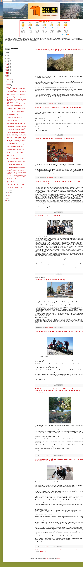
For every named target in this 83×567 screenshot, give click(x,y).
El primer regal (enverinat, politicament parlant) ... (15, 129)
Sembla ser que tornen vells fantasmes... (14, 185)
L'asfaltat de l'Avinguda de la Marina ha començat (50, 279)
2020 (7, 63)
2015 (7, 70)
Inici (60, 549)
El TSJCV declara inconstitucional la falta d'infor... (15, 163)
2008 (7, 201)
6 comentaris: (51, 177)
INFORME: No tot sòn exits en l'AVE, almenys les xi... (16, 94)
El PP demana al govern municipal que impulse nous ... (17, 90)
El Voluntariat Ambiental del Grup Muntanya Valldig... (16, 99)
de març (8, 193)
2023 (7, 58)
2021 (7, 61)
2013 (7, 73)
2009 (7, 200)
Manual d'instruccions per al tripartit (13, 141)
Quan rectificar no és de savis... (12, 102)
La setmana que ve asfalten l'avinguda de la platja (16, 106)
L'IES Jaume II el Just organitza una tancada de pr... (16, 132)
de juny (8, 87)
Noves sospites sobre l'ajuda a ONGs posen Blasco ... (16, 175)
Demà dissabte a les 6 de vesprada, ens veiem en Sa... (16, 137)
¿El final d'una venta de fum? (12, 143)
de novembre (9, 79)
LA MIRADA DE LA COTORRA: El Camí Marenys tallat (16, 109)
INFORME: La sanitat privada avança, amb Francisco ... (17, 100)
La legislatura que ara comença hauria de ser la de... (16, 138)
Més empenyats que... (11, 169)
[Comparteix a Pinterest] (62, 103)
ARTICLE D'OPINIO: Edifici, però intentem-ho (15, 146)
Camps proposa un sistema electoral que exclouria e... (16, 135)
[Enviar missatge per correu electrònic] (55, 103)
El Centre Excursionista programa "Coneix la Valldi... (16, 111)
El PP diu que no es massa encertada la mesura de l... (16, 134)
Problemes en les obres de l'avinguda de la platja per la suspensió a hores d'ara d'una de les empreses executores (58, 182)
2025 (7, 55)
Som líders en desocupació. (12, 160)
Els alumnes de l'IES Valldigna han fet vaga (14, 187)
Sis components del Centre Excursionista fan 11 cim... (16, 97)
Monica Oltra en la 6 (10, 181)
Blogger (58, 558)
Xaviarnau (47, 558)
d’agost (8, 84)
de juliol (8, 85)
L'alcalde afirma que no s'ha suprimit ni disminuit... (16, 131)
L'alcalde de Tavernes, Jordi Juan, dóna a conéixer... (16, 144)
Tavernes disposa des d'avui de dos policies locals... (16, 150)
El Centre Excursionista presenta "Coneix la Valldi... (16, 103)
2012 (7, 75)
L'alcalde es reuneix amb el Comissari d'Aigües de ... (16, 88)
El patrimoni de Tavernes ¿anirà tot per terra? (15, 152)
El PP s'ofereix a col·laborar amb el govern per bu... (16, 123)
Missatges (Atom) (43, 551)
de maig (8, 190)
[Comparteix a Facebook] (60, 103)
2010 (7, 198)
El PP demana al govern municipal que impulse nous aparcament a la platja (58, 107)
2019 (7, 64)
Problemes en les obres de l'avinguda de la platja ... (16, 93)
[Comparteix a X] (59, 103)
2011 (7, 76)
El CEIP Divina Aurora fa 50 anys (13, 173)
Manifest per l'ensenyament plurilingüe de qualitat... (16, 176)
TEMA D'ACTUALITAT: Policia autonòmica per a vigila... (16, 172)
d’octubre (9, 81)
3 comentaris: (51, 455)
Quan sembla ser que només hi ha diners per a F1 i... (16, 161)
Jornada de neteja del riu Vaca (12, 147)
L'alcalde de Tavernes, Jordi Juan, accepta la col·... (16, 117)
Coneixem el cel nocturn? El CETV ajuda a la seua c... (16, 91)
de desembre (9, 78)
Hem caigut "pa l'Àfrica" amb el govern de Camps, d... (16, 128)
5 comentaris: (51, 327)
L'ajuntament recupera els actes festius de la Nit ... (16, 112)
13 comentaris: (51, 134)
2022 (7, 60)
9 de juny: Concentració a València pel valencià (15, 158)
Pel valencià (9, 182)
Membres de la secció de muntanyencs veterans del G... (17, 166)
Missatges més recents (39, 549)
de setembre (9, 82)
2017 (7, 67)
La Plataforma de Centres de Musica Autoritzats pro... (16, 167)
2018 (7, 66)
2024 (7, 57)
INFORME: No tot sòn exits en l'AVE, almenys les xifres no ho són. (56, 216)
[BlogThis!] (58, 103)
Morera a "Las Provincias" (11, 178)
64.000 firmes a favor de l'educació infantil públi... (15, 170)
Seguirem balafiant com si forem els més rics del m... (16, 149)
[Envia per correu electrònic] (57, 103)
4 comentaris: (51, 103)
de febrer (9, 195)
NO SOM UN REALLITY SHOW (12, 114)
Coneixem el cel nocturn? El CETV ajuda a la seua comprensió (54, 138)
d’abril (8, 192)
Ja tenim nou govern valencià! (12, 120)
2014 (7, 72)
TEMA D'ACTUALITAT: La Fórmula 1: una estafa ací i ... (16, 108)
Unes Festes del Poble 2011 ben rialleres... (14, 105)
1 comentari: (51, 546)
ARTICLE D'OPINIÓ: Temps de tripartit (13, 125)
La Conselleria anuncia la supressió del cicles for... (16, 164)
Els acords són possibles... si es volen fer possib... (16, 184)
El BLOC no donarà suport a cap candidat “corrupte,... (16, 179)
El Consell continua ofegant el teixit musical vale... (16, 122)
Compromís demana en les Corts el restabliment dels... (16, 126)
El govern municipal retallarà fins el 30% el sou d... (16, 140)
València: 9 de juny (10, 155)
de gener (9, 196)
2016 (7, 69)
